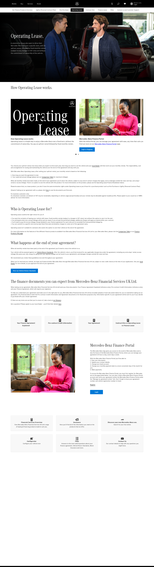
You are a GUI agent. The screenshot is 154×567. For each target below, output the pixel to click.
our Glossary (57, 300)
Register (92, 385)
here (47, 190)
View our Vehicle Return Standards (24, 271)
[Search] (118, 3)
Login (96, 392)
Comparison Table (47, 177)
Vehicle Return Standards (45, 252)
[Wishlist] (124, 3)
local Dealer (96, 166)
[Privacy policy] (112, 3)
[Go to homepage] (77, 4)
